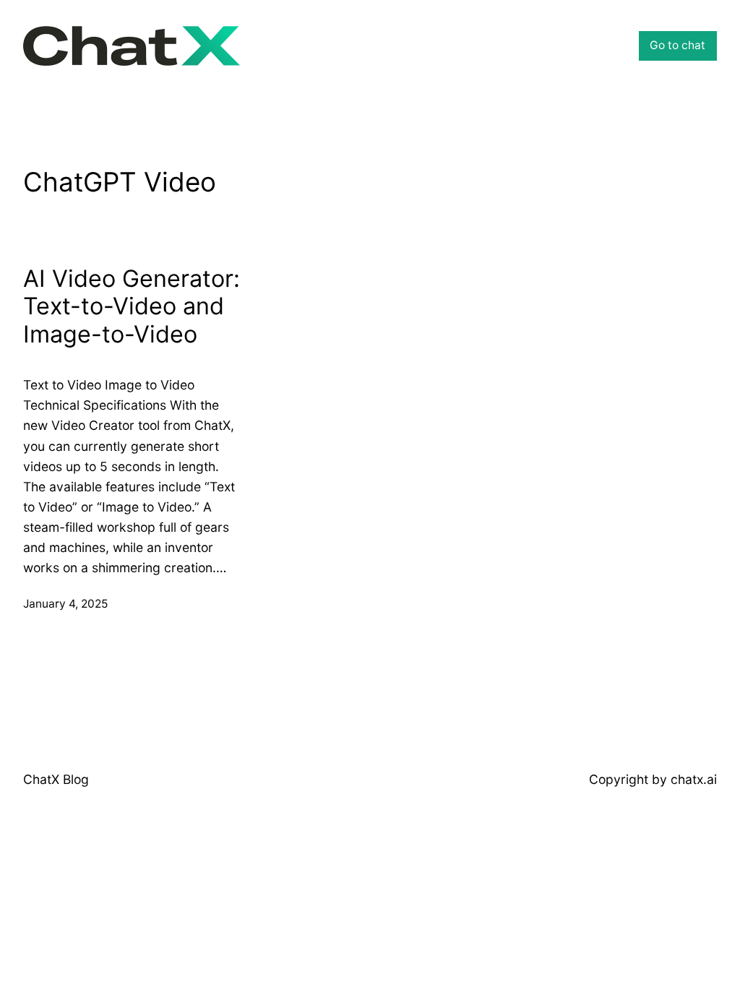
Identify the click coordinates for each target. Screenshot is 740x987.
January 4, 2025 (65, 604)
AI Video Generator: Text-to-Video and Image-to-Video (131, 307)
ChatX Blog (56, 779)
